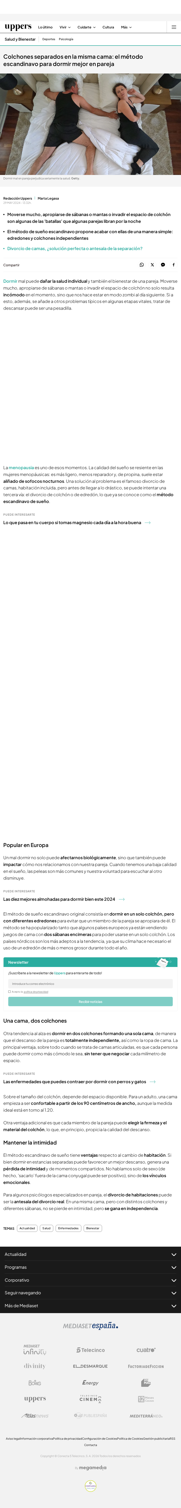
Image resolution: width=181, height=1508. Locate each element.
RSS (172, 1438)
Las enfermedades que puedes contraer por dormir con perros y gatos (74, 1081)
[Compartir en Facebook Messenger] (163, 265)
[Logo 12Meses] (146, 1399)
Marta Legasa (48, 198)
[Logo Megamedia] (92, 1468)
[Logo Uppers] (35, 1399)
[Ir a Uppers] (18, 27)
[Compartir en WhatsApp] (142, 265)
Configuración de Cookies (99, 1438)
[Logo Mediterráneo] (146, 1416)
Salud (46, 1228)
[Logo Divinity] (35, 1366)
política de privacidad (36, 991)
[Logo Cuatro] (146, 1350)
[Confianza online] (90, 1490)
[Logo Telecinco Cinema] (90, 1399)
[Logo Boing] (35, 1383)
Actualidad (27, 1228)
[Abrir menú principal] (174, 27)
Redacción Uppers (17, 198)
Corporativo (17, 1280)
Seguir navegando (23, 1292)
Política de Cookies (130, 1438)
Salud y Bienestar (20, 39)
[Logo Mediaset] (90, 1328)
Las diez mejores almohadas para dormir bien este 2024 (59, 899)
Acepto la (30, 991)
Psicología (66, 39)
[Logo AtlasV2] (35, 1415)
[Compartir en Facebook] (173, 265)
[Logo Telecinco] (90, 1350)
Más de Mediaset (21, 1305)
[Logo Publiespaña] (90, 1416)
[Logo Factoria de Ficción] (146, 1366)
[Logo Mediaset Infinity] (35, 1350)
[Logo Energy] (90, 1383)
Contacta (90, 1445)
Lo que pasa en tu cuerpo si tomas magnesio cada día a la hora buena (72, 522)
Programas (16, 1267)
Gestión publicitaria (156, 1438)
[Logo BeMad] (146, 1383)
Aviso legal (13, 1438)
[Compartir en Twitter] (152, 265)
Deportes (48, 39)
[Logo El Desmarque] (90, 1366)
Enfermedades (68, 1228)
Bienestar (92, 1228)
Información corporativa (36, 1438)
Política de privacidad (67, 1438)
